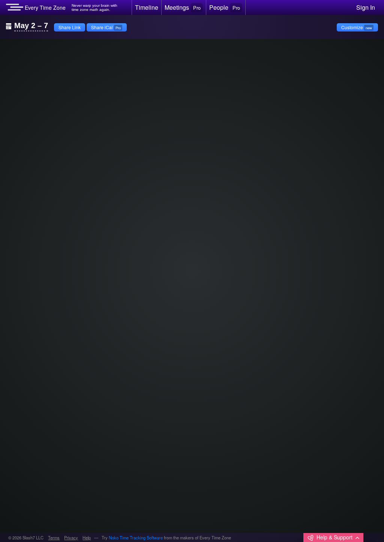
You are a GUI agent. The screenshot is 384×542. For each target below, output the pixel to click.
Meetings (182, 7)
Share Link (69, 27)
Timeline (146, 7)
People (224, 7)
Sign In (365, 7)
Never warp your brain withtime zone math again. (94, 7)
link (20, 51)
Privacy (71, 538)
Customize (356, 27)
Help (86, 538)
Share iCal (106, 27)
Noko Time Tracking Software (136, 538)
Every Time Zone (44, 7)
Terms (54, 538)
